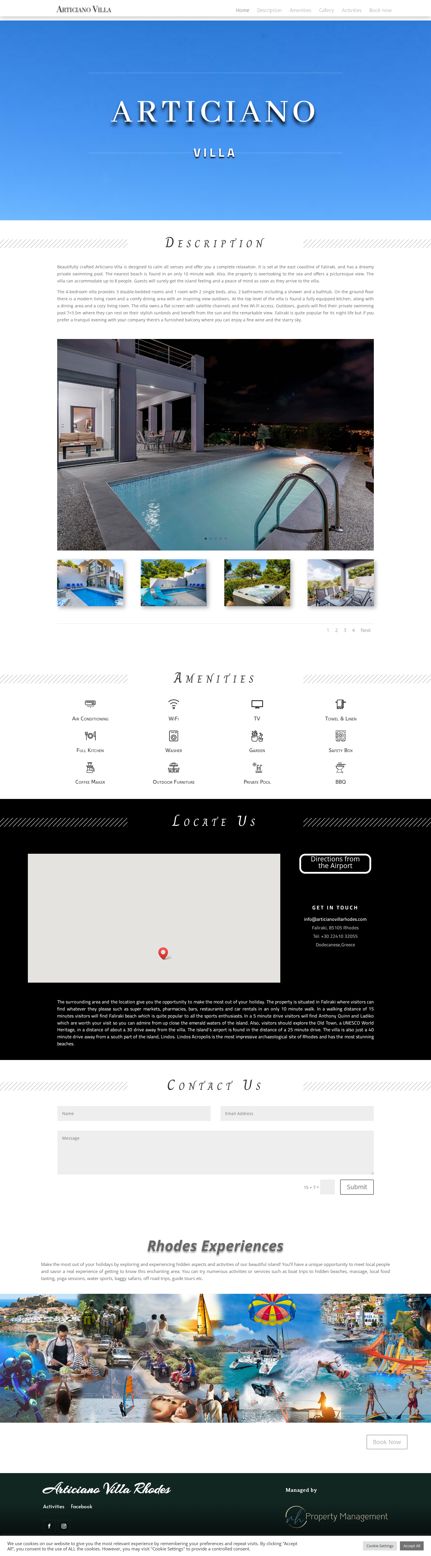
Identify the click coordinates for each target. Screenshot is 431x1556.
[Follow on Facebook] (49, 1526)
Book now (380, 10)
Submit (357, 1187)
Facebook (81, 1507)
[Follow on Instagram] (64, 1526)
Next (366, 630)
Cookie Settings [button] (379, 1545)
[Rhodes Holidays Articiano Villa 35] (215, 549)
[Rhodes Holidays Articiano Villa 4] (341, 604)
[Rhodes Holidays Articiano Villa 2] (174, 604)
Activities (352, 10)
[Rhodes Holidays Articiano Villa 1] (90, 604)
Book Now (387, 1442)
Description (269, 10)
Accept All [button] (411, 1545)
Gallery (326, 10)
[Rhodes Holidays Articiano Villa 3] (257, 604)
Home (242, 10)
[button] (165, 953)
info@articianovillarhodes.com (335, 919)
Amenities (300, 10)
